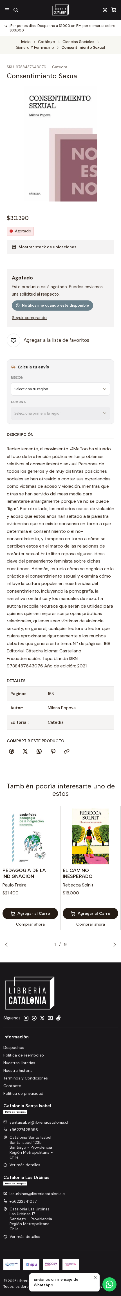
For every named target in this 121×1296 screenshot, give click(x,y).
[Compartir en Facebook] (11, 751)
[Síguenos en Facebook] (34, 1018)
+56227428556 (24, 1129)
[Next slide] (113, 944)
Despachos (13, 1047)
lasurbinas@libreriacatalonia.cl (38, 1193)
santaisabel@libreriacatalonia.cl (39, 1122)
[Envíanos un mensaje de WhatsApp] (109, 1284)
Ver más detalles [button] (25, 1164)
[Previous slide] (7, 944)
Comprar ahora (30, 924)
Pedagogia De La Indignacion (24, 873)
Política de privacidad (23, 1093)
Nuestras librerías (19, 1062)
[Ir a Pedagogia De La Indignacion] (30, 836)
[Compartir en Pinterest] (53, 751)
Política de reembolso (23, 1055)
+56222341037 (23, 1201)
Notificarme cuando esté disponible (55, 305)
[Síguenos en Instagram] (26, 1018)
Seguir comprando (29, 318)
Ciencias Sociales (78, 42)
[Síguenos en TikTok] (58, 1018)
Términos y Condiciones (25, 1078)
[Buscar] (15, 9)
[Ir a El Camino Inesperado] (90, 836)
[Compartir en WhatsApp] (39, 751)
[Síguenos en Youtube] (50, 1018)
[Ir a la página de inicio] (60, 10)
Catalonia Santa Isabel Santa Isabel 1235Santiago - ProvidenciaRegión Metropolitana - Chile (31, 1147)
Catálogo (46, 42)
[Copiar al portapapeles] (66, 751)
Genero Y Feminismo (35, 48)
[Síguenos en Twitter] (42, 1018)
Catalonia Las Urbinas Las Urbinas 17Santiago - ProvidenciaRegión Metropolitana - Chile (31, 1218)
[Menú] (7, 9)
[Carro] (114, 9)
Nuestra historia (18, 1070)
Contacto (12, 1085)
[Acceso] (105, 9)
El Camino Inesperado (78, 873)
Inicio (26, 42)
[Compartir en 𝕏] (25, 751)
